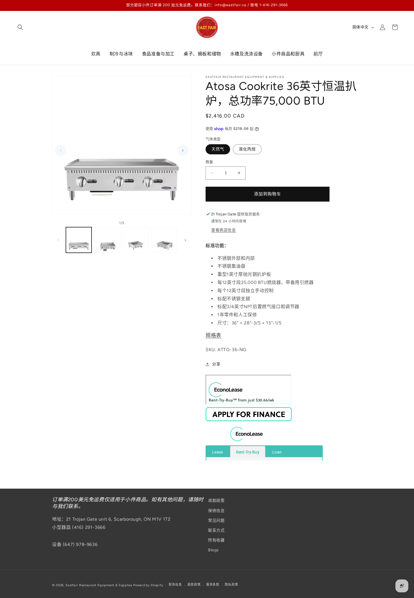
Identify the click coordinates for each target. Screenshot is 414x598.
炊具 (96, 54)
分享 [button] (216, 364)
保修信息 (216, 510)
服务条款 (212, 584)
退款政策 (216, 500)
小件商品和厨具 (288, 54)
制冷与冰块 (121, 54)
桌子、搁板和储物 (202, 54)
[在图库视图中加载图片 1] (79, 240)
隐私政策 (231, 584)
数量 (209, 162)
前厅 (318, 54)
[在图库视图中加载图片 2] (107, 240)
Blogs (213, 550)
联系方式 (216, 530)
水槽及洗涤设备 (246, 54)
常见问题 (216, 520)
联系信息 (175, 584)
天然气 (218, 149)
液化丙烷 (247, 149)
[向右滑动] (185, 240)
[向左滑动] (58, 240)
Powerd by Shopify (148, 585)
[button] (20, 27)
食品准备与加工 (158, 54)
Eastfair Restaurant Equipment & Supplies (99, 585)
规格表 (213, 335)
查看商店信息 (223, 230)
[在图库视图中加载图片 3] (136, 240)
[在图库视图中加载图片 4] (164, 240)
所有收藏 (216, 540)
